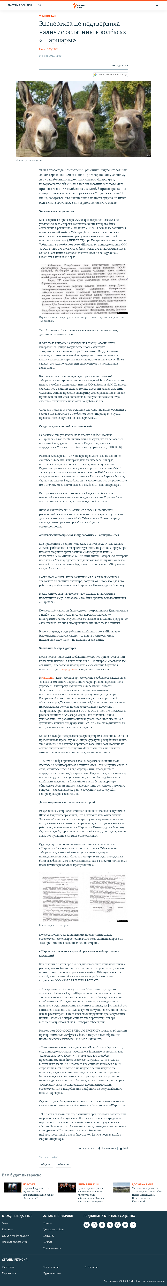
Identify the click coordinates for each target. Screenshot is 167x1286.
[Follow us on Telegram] (110, 1225)
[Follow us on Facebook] (102, 1225)
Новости (48, 1223)
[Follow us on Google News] (125, 1225)
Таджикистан (52, 1267)
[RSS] (133, 1225)
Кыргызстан (9, 1273)
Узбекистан (47, 16)
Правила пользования (14, 1242)
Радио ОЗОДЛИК (48, 49)
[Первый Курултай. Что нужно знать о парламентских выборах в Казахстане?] (13, 1187)
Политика (29, 1184)
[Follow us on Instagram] (94, 1225)
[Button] (120, 65)
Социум (47, 1242)
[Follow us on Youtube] (87, 1225)
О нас (5, 1223)
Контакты (7, 1230)
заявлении (48, 677)
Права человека (52, 1248)
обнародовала (68, 669)
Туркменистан (52, 1273)
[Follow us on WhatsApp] (117, 1225)
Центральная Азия (88, 1184)
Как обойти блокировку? (16, 1236)
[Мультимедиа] (157, 5)
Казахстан (8, 1267)
